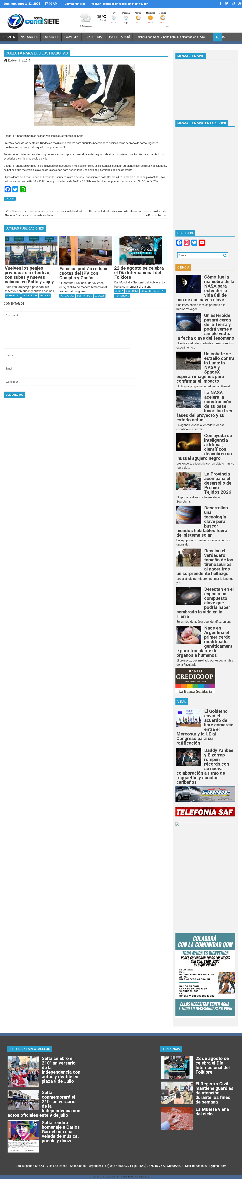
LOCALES (9, 37)
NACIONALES (29, 37)
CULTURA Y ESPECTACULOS (29, 1049)
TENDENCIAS (122, 295)
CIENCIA (183, 267)
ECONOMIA (71, 37)
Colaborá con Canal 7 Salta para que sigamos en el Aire (170, 37)
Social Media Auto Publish (106, 1177)
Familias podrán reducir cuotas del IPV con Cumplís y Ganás (118, 5)
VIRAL (181, 702)
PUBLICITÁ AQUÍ (119, 37)
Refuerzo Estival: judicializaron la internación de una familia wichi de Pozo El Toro (128, 213)
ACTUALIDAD (12, 295)
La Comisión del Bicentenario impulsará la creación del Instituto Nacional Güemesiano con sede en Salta (44, 213)
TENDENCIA (171, 1049)
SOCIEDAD (159, 291)
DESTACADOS (29, 295)
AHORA (119, 291)
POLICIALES (51, 37)
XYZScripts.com (141, 1177)
